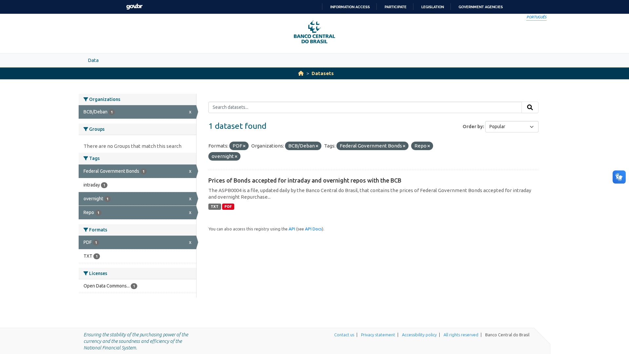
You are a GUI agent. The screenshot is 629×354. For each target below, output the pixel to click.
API (292, 228)
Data (93, 60)
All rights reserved (461, 334)
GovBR (134, 7)
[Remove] (244, 146)
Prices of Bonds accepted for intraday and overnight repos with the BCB (304, 180)
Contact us (344, 334)
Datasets (323, 73)
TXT (215, 206)
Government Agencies (481, 7)
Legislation (432, 7)
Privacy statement (378, 334)
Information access (350, 7)
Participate (396, 7)
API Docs (313, 228)
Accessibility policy (419, 334)
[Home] (301, 73)
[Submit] (530, 107)
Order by (473, 126)
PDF (228, 206)
